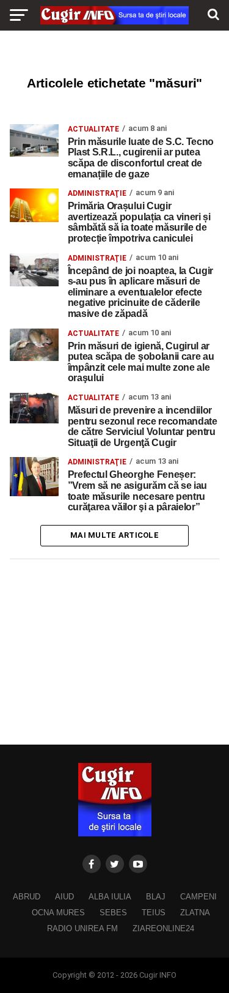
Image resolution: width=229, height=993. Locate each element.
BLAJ (155, 896)
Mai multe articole (114, 535)
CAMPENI (198, 896)
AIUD (64, 896)
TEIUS (153, 912)
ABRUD (26, 896)
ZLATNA (195, 912)
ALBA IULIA (110, 896)
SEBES (113, 912)
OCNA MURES (58, 912)
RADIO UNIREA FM (82, 928)
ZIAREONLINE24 (163, 928)
